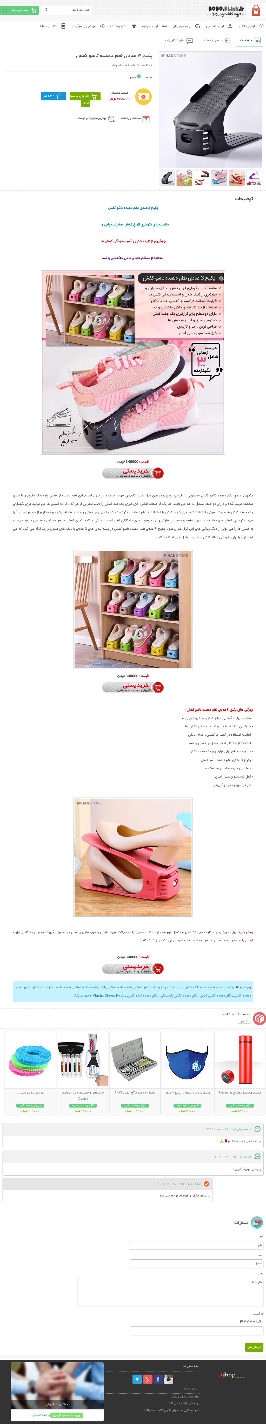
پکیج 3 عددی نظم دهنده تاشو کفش (209, 987)
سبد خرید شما (19, 10)
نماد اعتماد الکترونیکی (185, 1397)
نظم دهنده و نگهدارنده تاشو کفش (158, 987)
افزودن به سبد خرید (80, 99)
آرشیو (244, 1021)
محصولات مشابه (212, 40)
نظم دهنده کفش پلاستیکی (178, 996)
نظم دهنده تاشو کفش (142, 996)
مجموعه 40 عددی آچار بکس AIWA (135, 1093)
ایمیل (260, 1254)
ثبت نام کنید (39, 1415)
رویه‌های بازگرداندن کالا (184, 1403)
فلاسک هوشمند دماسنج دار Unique (240, 1093)
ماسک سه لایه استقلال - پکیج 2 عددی (187, 1093)
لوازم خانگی (247, 26)
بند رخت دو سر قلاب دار (30, 1093)
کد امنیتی (258, 1313)
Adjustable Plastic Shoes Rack (99, 996)
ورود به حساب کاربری (67, 1415)
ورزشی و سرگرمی (84, 26)
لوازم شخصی (215, 26)
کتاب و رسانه (48, 26)
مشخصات (246, 40)
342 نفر (48, 96)
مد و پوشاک (118, 26)
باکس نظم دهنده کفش (90, 987)
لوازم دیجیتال (182, 26)
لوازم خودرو (150, 26)
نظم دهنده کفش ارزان (215, 996)
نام (261, 1235)
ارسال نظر (254, 1347)
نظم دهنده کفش (120, 987)
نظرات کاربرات (174, 40)
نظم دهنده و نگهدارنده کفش (51, 987)
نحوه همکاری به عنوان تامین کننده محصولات (172, 1410)
